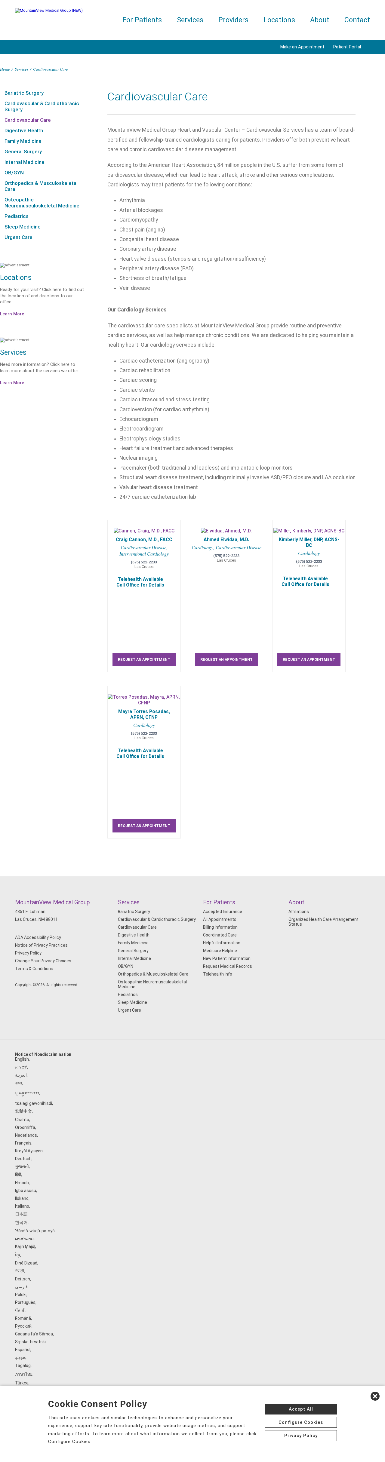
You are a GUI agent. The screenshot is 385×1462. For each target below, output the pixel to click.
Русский (23, 1326)
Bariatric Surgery (24, 93)
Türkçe (22, 1383)
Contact (357, 20)
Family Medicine (23, 141)
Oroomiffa (25, 1127)
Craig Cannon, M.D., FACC (144, 539)
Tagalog (23, 1365)
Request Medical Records (227, 966)
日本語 (21, 1214)
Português (25, 1302)
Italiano (22, 1206)
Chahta (22, 1119)
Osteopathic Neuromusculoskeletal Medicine (42, 203)
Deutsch (23, 1158)
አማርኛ (21, 1067)
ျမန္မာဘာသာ (27, 1092)
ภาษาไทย (23, 1374)
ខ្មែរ (17, 1254)
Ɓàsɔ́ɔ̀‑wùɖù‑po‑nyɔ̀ (35, 1230)
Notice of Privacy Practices (41, 945)
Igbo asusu (25, 1190)
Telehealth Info (217, 974)
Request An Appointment (144, 659)
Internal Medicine (25, 162)
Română (23, 1318)
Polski (20, 1294)
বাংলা (18, 1082)
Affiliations (298, 911)
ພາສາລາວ (24, 1238)
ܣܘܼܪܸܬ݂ (20, 1357)
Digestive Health (24, 130)
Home (5, 69)
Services (190, 20)
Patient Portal (347, 47)
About (319, 20)
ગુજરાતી (22, 1166)
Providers (233, 20)
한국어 (21, 1222)
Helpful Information (221, 942)
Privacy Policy (28, 953)
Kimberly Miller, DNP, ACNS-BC (309, 542)
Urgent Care (18, 237)
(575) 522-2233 (144, 562)
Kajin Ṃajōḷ (25, 1246)
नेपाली (19, 1270)
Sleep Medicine (23, 227)
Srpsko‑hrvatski (30, 1341)
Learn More (12, 314)
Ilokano (22, 1198)
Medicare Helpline (220, 950)
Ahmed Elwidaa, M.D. (226, 539)
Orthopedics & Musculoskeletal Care (41, 186)
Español (22, 1349)
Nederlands (26, 1135)
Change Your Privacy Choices (43, 960)
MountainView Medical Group (52, 902)
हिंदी (18, 1174)
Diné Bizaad (26, 1263)
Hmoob (22, 1182)
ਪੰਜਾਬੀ (20, 1310)
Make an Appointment (302, 47)
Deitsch (22, 1279)
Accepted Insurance (222, 911)
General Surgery (23, 152)
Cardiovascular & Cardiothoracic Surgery (42, 106)
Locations (279, 20)
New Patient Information (227, 958)
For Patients (142, 20)
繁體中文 (23, 1111)
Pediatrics (17, 216)
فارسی (21, 1286)
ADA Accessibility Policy (38, 937)
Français (23, 1143)
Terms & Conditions (34, 968)
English (22, 1059)
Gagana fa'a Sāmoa (34, 1334)
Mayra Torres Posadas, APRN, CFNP (144, 714)
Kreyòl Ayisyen (29, 1150)
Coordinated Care (220, 935)
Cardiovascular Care (28, 120)
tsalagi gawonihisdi (33, 1103)
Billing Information (220, 927)
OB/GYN (14, 173)
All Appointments (219, 919)
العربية (21, 1075)
